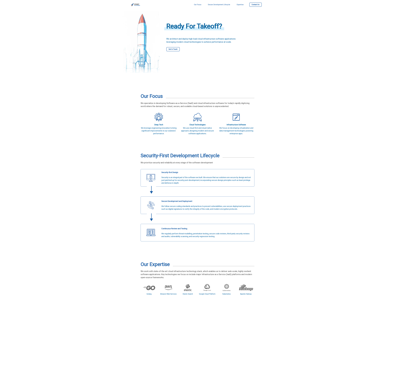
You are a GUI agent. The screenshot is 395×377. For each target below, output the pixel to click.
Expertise (240, 5)
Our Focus (197, 5)
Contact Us (255, 5)
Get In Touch (173, 49)
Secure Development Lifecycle (219, 5)
